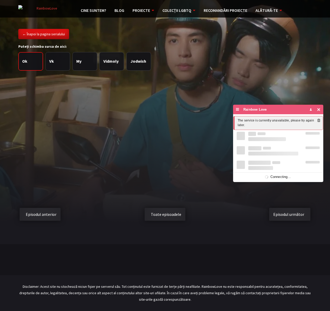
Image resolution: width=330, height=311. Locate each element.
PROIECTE (141, 10)
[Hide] (318, 109)
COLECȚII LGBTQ (176, 10)
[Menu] (237, 109)
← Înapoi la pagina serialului (43, 34)
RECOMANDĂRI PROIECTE (225, 10)
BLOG (119, 10)
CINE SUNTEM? (93, 10)
